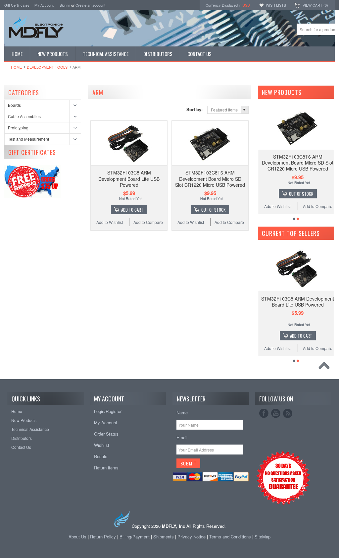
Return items (106, 467)
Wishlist (101, 445)
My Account (44, 5)
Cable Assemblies (24, 116)
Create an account (90, 5)
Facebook (263, 413)
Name (182, 412)
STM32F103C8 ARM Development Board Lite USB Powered (129, 178)
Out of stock (213, 209)
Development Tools (47, 67)
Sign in (65, 5)
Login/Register (107, 411)
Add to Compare (148, 222)
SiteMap (262, 536)
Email (181, 437)
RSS (287, 413)
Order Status (106, 434)
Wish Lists (276, 5)
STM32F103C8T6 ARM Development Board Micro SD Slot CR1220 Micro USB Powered (210, 178)
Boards (14, 105)
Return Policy (103, 536)
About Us (77, 536)
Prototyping (18, 127)
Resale (100, 456)
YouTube (275, 413)
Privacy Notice (191, 536)
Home (16, 67)
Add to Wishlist (109, 222)
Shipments (163, 536)
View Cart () (315, 5)
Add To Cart (132, 209)
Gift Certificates (16, 5)
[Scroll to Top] (325, 367)
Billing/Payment (135, 536)
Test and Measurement (28, 139)
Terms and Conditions (230, 536)
